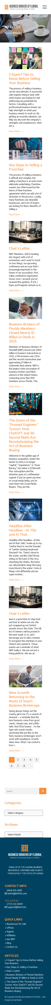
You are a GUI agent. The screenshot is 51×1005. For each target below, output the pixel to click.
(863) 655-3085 (14, 890)
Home (8, 33)
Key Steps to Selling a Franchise (22, 967)
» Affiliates (10, 935)
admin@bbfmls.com (17, 893)
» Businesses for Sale (15, 923)
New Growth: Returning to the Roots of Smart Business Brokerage (24, 698)
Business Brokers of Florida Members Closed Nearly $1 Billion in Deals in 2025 (24, 332)
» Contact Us (11, 946)
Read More (14, 131)
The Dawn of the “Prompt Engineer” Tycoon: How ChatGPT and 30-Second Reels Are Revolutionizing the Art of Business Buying (24, 435)
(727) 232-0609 (15, 904)
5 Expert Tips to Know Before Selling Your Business (24, 78)
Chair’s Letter (19, 248)
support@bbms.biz (17, 907)
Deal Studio (17, 1000)
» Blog (8, 943)
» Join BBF (10, 939)
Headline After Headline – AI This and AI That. (22, 530)
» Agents (9, 931)
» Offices (9, 927)
